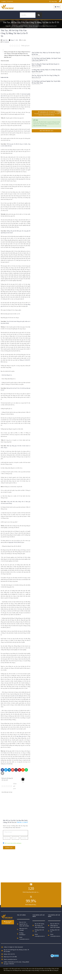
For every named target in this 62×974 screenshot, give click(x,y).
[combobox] (27, 15)
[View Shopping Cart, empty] (59, 1)
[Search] (39, 15)
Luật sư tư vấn (4, 77)
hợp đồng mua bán (21, 736)
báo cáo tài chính (17, 695)
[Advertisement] (15, 804)
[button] (2, 770)
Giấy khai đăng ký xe (7, 375)
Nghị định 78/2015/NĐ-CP (15, 542)
